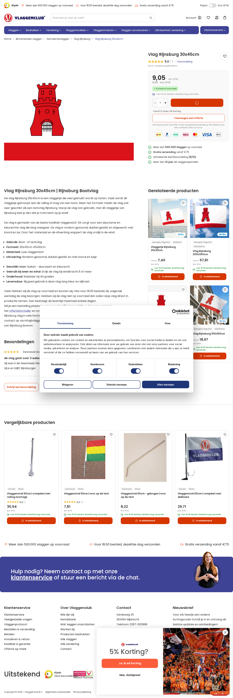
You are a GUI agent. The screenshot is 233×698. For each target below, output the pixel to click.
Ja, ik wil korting (130, 663)
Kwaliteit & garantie (17, 644)
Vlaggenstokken (76, 30)
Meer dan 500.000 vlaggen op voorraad (49, 5)
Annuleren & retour (17, 639)
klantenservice (32, 577)
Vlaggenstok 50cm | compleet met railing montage (28, 495)
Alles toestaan (165, 384)
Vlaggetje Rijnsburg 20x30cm (163, 248)
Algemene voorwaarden (58, 691)
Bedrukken (32, 30)
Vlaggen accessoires (134, 30)
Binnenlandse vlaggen (29, 39)
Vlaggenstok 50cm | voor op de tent (86, 493)
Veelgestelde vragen (18, 619)
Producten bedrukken (75, 634)
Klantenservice (14, 615)
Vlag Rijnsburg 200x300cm (202, 253)
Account (191, 17)
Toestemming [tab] (65, 323)
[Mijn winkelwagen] (225, 18)
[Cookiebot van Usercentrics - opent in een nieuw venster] (175, 311)
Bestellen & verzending (19, 629)
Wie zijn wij (67, 615)
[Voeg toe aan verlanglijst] (225, 56)
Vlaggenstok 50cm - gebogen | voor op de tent (143, 495)
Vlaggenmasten (103, 30)
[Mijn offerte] (217, 18)
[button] (183, 203)
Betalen (9, 634)
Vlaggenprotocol (15, 624)
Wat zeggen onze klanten (77, 624)
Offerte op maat (15, 649)
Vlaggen (13, 30)
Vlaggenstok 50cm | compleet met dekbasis (199, 495)
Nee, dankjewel (129, 675)
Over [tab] (168, 323)
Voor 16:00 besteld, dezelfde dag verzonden (106, 5)
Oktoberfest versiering (169, 30)
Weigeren (67, 384)
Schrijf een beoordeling (21, 387)
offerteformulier (20, 311)
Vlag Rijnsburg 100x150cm (209, 333)
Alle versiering (69, 644)
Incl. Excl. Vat (212, 5)
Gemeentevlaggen (58, 39)
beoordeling (184, 61)
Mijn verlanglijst (208, 18)
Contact (66, 649)
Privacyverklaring (82, 691)
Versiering (52, 30)
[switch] (97, 371)
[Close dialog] (225, 632)
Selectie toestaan (116, 384)
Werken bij (67, 629)
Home (7, 39)
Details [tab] (116, 323)
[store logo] (24, 18)
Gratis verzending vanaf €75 (157, 5)
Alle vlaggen (68, 639)
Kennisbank (68, 619)
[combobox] (102, 18)
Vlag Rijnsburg (82, 39)
